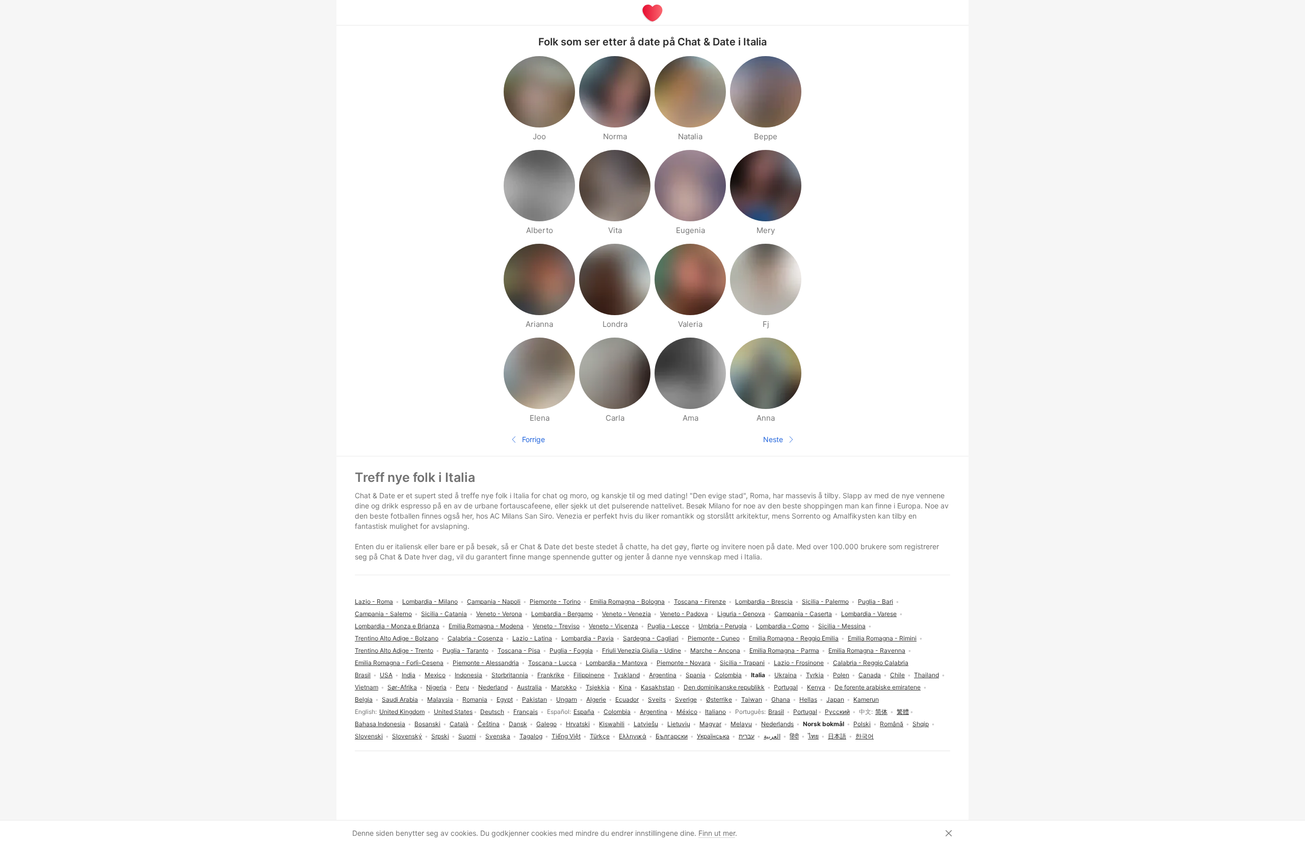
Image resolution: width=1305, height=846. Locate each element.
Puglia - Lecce (668, 626)
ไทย (813, 736)
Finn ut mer (716, 833)
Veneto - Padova (684, 614)
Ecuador (627, 699)
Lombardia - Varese (869, 614)
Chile (897, 675)
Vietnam (366, 687)
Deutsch (492, 711)
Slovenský (407, 736)
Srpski (440, 736)
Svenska (497, 736)
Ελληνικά (632, 736)
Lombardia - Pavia (587, 638)
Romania (474, 699)
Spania (696, 675)
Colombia (617, 711)
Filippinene (589, 675)
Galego (546, 724)
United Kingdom (402, 711)
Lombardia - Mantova (616, 662)
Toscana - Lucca (552, 662)
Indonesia (468, 675)
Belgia (364, 699)
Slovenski (369, 736)
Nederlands (777, 724)
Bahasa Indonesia (380, 724)
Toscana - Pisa (519, 650)
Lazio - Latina (532, 638)
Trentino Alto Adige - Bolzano (396, 638)
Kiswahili (611, 724)
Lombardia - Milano (430, 601)
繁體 (903, 711)
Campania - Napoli (493, 601)
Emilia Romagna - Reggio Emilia (794, 638)
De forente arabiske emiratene (877, 687)
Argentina (653, 711)
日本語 (837, 736)
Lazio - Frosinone (799, 662)
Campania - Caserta (803, 614)
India (408, 675)
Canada (869, 675)
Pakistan (534, 699)
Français (525, 711)
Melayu (741, 724)
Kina (625, 687)
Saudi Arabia (400, 699)
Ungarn (566, 699)
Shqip (920, 724)
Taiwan (751, 699)
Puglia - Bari (875, 601)
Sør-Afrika (402, 687)
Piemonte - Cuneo (714, 638)
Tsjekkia (598, 687)
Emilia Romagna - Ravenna (866, 650)
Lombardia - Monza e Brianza (397, 626)
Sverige (686, 699)
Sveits (657, 699)
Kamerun (866, 699)
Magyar (710, 724)
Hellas (808, 699)
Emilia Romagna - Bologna (627, 601)
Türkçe (600, 736)
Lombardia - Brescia (764, 601)
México (686, 711)
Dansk (518, 724)
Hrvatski (578, 724)
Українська (713, 736)
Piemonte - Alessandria (486, 662)
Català (459, 724)
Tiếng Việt (566, 736)
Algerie (596, 699)
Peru (462, 687)
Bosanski (427, 724)
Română (891, 724)
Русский (837, 711)
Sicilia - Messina (842, 626)
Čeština (489, 724)
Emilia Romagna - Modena (486, 626)
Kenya (816, 687)
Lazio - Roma (374, 601)
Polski (862, 724)
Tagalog (530, 736)
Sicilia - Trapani (742, 662)
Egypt (505, 699)
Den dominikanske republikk (724, 687)
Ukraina (785, 675)
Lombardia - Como (782, 626)
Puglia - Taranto (465, 650)
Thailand (926, 675)
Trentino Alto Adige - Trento (394, 650)
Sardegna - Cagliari (650, 638)
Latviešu (646, 724)
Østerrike (719, 699)
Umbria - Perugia (722, 626)
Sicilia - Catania (444, 614)
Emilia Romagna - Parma (784, 650)
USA (386, 675)
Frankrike (550, 675)
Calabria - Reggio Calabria (870, 662)
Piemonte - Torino (555, 601)
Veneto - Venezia (626, 614)
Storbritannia (509, 675)
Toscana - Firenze (700, 601)
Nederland (493, 687)
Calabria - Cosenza (475, 638)
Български (672, 736)
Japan (835, 699)
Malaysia (440, 699)
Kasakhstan (657, 687)
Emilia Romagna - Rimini (882, 638)
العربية (772, 736)
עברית (746, 736)
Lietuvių (678, 724)
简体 (881, 711)
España (583, 711)
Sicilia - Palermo (825, 601)
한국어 (864, 736)
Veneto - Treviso (556, 626)
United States (453, 711)
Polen (841, 675)
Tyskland (627, 675)
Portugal (805, 711)
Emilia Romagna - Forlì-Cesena (399, 662)
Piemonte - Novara (684, 662)
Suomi (467, 736)
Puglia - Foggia (571, 650)
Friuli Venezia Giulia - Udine (641, 650)
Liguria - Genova (741, 614)
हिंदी (794, 736)
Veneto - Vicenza (613, 626)
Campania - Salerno (383, 614)
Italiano (715, 711)
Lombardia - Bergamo (562, 614)
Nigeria (436, 687)
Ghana (780, 699)
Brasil (776, 711)
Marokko (564, 687)
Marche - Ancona (715, 650)
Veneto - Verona (499, 614)
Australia (529, 687)
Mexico (435, 675)
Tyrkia (815, 675)
